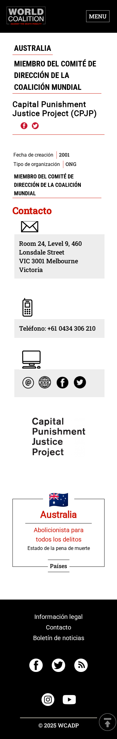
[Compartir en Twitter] (35, 126)
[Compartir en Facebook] (24, 126)
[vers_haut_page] (107, 722)
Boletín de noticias (58, 638)
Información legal (58, 616)
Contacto (58, 627)
